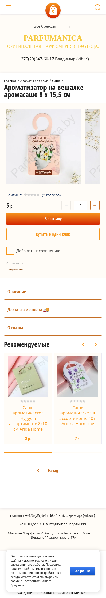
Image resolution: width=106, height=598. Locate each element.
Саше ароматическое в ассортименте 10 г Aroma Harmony (77, 416)
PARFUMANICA (53, 38)
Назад (53, 471)
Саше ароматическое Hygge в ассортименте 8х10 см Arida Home (28, 418)
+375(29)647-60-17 (36, 59)
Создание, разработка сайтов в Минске (52, 592)
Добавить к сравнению (37, 250)
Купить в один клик (53, 234)
